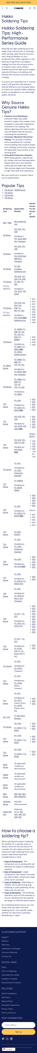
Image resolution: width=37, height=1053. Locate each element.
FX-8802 (19, 348)
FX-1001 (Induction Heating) (18, 473)
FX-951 (17, 282)
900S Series (5, 786)
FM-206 (21, 279)
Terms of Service (9, 1012)
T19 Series (8, 198)
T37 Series (5, 579)
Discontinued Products (11, 982)
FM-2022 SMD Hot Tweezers (20, 240)
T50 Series (5, 647)
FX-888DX (18, 338)
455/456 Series (6, 802)
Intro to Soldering (9, 971)
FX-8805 (18, 394)
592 (19, 817)
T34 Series (5, 533)
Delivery (5, 941)
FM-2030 (18, 426)
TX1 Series (7, 727)
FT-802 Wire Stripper (19, 717)
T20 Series (8, 195)
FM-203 (17, 229)
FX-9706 (18, 683)
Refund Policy (7, 1001)
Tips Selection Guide (10, 975)
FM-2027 (18, 291)
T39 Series (5, 620)
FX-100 (17, 463)
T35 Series (5, 545)
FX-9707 (18, 700)
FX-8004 (18, 581)
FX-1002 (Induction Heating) (18, 549)
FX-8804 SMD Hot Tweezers (20, 373)
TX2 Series (5, 740)
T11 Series (7, 269)
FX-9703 (18, 648)
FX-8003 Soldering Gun (20, 353)
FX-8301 (17, 408)
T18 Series (8, 190)
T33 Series (5, 511)
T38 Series (5, 594)
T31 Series (7, 469)
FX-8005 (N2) (20, 582)
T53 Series (5, 702)
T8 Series (7, 235)
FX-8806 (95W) (18, 489)
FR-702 (17, 334)
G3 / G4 (6, 717)
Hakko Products (14, 1047)
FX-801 (17, 506)
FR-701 (21, 332)
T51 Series (7, 666)
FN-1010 (17, 559)
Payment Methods (9, 952)
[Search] (7, 8)
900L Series (5, 766)
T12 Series (8, 193)
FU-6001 (18, 728)
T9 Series (7, 254)
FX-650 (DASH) (17, 533)
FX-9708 (18, 705)
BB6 (10, 223)
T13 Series (7, 308)
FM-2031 (20, 427)
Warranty (6, 945)
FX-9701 (17, 623)
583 (16, 814)
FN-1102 (19, 566)
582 (21, 812)
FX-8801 (17, 346)
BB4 (4, 223)
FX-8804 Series (7, 367)
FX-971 (17, 614)
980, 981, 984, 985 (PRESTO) (20, 795)
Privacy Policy (7, 1009)
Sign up (18, 1032)
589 (15, 817)
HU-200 (17, 723)
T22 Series (5, 422)
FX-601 (21, 387)
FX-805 (17, 574)
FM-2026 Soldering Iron (20, 319)
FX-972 (17, 661)
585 (20, 814)
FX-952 (21, 310)
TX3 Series (5, 753)
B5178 (31, 436)
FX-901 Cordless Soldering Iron (20, 269)
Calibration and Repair (11, 948)
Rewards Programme (10, 1005)
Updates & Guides (9, 979)
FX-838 (17, 400)
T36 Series (5, 563)
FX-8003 (20, 514)
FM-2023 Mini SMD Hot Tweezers (20, 259)
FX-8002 (18, 513)
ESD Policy (6, 997)
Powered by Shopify (26, 1047)
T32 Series (5, 485)
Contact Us (6, 956)
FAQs (4, 967)
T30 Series (5, 446)
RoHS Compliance (9, 993)
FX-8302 (19, 409)
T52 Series (5, 682)
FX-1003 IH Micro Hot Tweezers (19, 598)
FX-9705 (18, 668)
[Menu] (2, 8)
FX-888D (18, 329)
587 (24, 814)
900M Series (20, 190)
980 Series (5, 795)
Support (5, 937)
